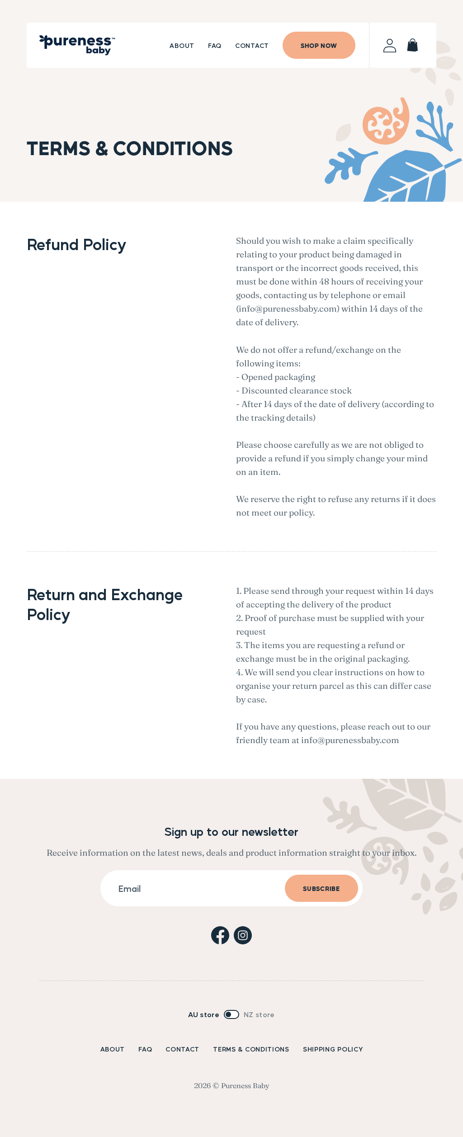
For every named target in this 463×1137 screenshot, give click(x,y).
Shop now (319, 45)
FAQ (145, 1049)
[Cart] (412, 45)
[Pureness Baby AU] (77, 45)
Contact (182, 1049)
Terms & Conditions (251, 1049)
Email (129, 888)
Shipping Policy (333, 1049)
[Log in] (390, 45)
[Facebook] (220, 935)
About (112, 1049)
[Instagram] (243, 935)
